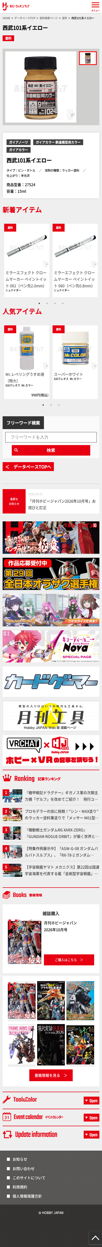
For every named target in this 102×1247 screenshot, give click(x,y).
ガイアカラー (18, 149)
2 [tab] (47, 303)
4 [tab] (62, 303)
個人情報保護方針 (27, 1196)
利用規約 (20, 1186)
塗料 (8, 38)
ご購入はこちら (66, 960)
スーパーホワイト (68, 374)
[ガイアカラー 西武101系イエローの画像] (88, 58)
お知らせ (20, 1159)
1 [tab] (39, 303)
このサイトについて (29, 1177)
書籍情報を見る (47, 1075)
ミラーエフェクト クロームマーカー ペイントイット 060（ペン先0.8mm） (74, 279)
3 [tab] (55, 303)
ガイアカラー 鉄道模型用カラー (58, 142)
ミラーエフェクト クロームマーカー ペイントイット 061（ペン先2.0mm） (26, 279)
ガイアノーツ (18, 142)
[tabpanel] (27, 260)
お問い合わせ (24, 1168)
